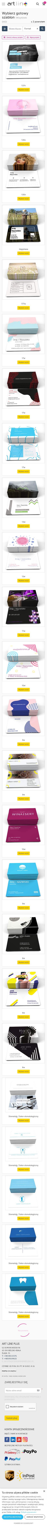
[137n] (23, 61)
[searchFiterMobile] (4, 28)
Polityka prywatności (28, 1512)
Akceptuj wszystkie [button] (12, 1517)
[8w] (23, 934)
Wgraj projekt (34, 37)
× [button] (44, 1491)
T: (9, 1358)
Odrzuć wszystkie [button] (35, 1517)
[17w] (23, 334)
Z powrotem (39, 21)
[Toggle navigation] (3, 4)
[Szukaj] (38, 4)
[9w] (23, 716)
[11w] (23, 607)
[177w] (23, 280)
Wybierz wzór (24, 90)
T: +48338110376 (9, 1356)
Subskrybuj (11, 1418)
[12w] (23, 552)
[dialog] (23, 1507)
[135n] (23, 116)
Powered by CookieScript (23, 1523)
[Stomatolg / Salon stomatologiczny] (23, 1095)
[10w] (23, 661)
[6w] (23, 1043)
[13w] (23, 498)
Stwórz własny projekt (15, 37)
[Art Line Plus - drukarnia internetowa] (17, 4)
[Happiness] (23, 225)
